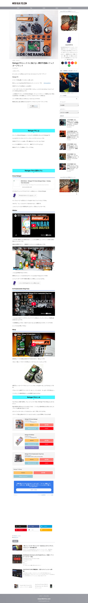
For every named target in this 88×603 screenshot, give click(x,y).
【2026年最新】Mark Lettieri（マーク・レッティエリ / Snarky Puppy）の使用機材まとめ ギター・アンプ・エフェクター (72, 166)
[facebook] (66, 63)
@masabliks (47, 83)
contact (69, 8)
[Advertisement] (33, 119)
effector (15, 535)
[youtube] (72, 63)
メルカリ (46, 428)
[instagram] (69, 63)
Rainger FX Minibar (29, 434)
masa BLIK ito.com (44, 599)
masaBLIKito (43, 494)
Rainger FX (16, 537)
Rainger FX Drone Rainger (31, 419)
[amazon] (75, 63)
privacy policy (46, 595)
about (57, 8)
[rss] (69, 65)
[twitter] (62, 63)
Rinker (30, 420)
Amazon (32, 424)
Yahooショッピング (32, 428)
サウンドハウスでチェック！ (32, 447)
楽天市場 (46, 424)
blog (31, 8)
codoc (52, 494)
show (35, 106)
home (18, 8)
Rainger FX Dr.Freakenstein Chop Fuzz (34, 454)
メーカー (19, 535)
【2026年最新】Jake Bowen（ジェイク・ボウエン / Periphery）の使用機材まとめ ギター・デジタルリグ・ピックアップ (72, 122)
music (44, 8)
